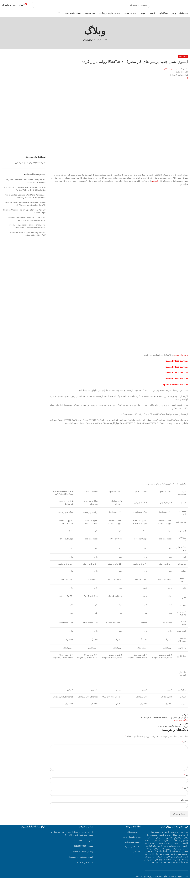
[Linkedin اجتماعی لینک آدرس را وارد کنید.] (164, 710)
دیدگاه (185, 742)
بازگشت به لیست (181, 720)
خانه (105, 39)
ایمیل (185, 787)
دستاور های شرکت (132, 842)
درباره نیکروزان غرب (131, 837)
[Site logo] (170, 5)
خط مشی (136, 851)
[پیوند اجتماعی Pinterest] (171, 710)
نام (186, 775)
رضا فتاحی (167, 68)
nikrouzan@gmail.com (77, 857)
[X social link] (178, 710)
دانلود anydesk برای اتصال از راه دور (30, 162)
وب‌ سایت (184, 800)
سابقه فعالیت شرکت (131, 847)
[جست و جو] (35, 5)
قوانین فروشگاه (133, 832)
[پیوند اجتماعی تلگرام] (157, 710)
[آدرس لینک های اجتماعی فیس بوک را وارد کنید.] (185, 710)
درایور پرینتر (88, 39)
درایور (98, 39)
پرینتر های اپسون (181, 355)
